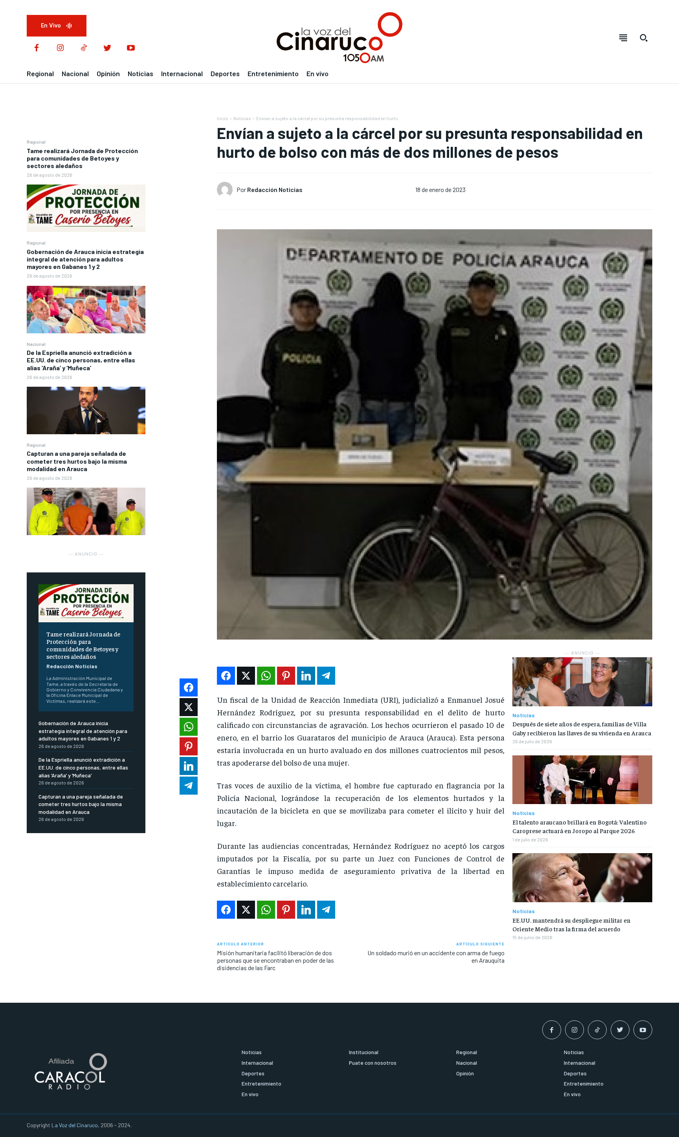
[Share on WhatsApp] (266, 676)
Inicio (222, 118)
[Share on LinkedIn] (306, 676)
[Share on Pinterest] (286, 676)
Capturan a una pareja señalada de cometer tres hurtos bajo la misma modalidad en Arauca (77, 461)
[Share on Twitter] (246, 676)
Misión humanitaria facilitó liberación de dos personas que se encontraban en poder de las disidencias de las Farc (275, 960)
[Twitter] (107, 48)
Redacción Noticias (71, 666)
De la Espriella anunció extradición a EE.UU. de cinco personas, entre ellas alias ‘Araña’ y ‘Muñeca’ (81, 360)
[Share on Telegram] (326, 676)
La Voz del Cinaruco (74, 1125)
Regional (36, 141)
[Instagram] (60, 48)
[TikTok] (84, 48)
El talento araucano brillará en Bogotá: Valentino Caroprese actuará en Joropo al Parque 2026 (579, 826)
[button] (643, 37)
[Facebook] (36, 48)
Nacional (36, 344)
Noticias (242, 118)
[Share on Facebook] (226, 676)
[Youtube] (131, 48)
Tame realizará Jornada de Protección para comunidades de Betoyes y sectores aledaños (82, 158)
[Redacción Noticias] (227, 189)
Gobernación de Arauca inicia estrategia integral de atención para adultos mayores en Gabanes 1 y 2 (85, 259)
